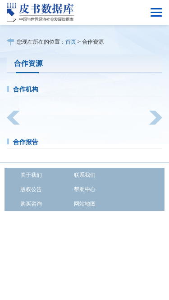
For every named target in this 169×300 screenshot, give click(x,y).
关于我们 (31, 175)
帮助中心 (85, 189)
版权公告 (31, 189)
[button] (13, 118)
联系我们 (85, 175)
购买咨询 (31, 204)
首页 (70, 42)
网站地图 (85, 204)
